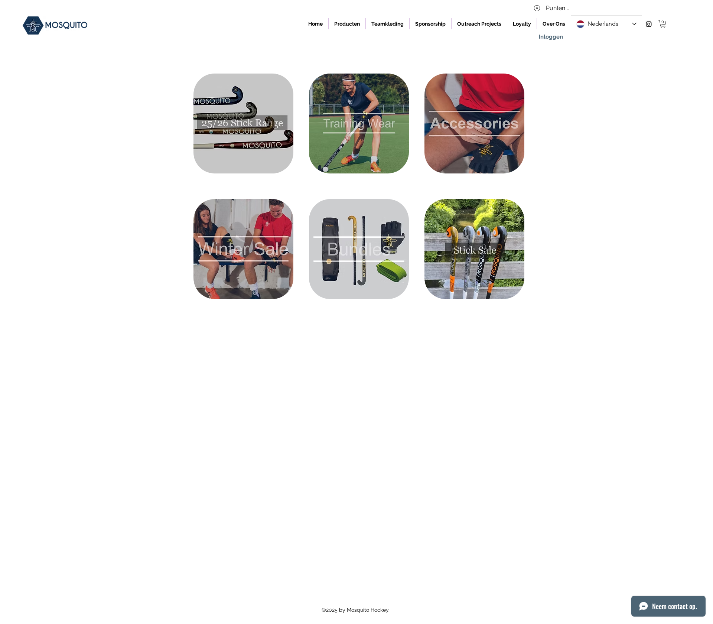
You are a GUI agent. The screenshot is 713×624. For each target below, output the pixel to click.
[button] (662, 23)
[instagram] (648, 24)
